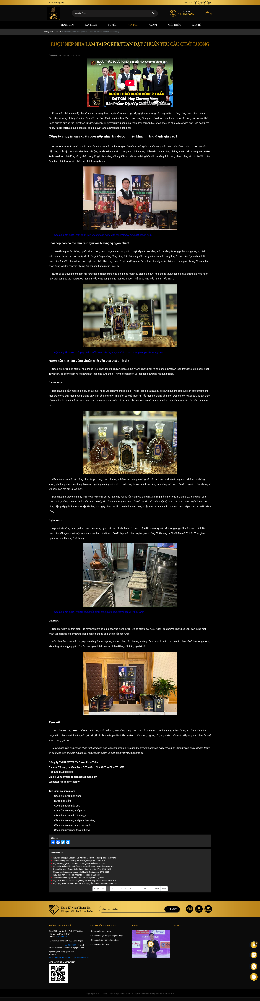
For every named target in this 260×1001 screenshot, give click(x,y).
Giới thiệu (174, 25)
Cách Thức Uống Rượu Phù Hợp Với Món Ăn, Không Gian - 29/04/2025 (79, 860)
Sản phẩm (91, 25)
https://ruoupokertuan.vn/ (59, 957)
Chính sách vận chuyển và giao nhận (106, 935)
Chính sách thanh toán (100, 931)
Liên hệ (196, 25)
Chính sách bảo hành (99, 944)
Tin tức (132, 25)
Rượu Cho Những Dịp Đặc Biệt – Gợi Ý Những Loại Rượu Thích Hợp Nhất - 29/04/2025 (85, 857)
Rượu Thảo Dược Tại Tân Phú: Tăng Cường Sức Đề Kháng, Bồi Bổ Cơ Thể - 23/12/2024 (84, 880)
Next (157, 888)
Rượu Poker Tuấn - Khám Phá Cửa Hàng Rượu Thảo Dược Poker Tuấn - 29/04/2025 (83, 866)
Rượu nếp (57, 113)
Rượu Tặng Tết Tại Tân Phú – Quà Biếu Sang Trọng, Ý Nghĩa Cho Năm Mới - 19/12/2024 (85, 883)
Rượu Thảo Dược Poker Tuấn (117, 994)
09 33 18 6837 (71, 945)
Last (164, 888)
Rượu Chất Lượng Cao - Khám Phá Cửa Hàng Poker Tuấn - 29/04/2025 (79, 863)
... (139, 888)
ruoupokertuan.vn (70, 781)
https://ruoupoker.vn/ (81, 957)
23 (145, 888)
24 (150, 888)
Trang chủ (67, 25)
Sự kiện (112, 25)
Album (153, 25)
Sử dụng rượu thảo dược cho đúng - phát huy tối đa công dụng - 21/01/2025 (81, 872)
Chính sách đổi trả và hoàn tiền (104, 940)
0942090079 (61, 937)
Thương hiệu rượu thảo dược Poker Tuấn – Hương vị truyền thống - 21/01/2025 (82, 869)
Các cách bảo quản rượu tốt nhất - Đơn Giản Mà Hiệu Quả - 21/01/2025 (79, 877)
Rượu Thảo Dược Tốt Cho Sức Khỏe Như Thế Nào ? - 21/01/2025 (76, 875)
